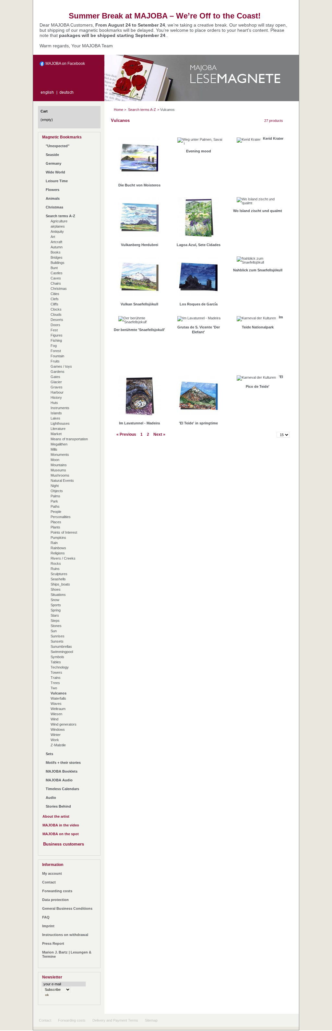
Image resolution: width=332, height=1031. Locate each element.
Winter (56, 735)
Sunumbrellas (61, 646)
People (56, 512)
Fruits (55, 361)
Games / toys (61, 366)
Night (55, 486)
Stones (56, 626)
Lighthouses (60, 423)
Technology (60, 667)
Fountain (57, 356)
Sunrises (58, 636)
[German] (68, 94)
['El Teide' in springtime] (198, 398)
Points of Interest (64, 532)
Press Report (53, 943)
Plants (55, 527)
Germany (53, 163)
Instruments (60, 408)
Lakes (55, 418)
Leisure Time (57, 181)
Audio (51, 798)
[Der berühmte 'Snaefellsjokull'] (141, 321)
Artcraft (56, 242)
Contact (49, 882)
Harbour (57, 392)
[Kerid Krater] (249, 141)
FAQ (46, 917)
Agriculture (59, 221)
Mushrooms (60, 475)
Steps (55, 620)
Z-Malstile (58, 745)
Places (56, 522)
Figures (57, 335)
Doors (55, 325)
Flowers (52, 190)
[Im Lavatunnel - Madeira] (139, 398)
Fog (54, 346)
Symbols (57, 657)
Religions (58, 553)
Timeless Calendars (62, 789)
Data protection (55, 900)
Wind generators (64, 724)
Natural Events (62, 480)
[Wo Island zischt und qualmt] (259, 202)
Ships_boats (60, 584)
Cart (44, 111)
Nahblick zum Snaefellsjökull (257, 270)
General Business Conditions (67, 908)
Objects (57, 491)
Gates (55, 377)
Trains (56, 678)
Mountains (59, 465)
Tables (56, 662)
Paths (55, 506)
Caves (56, 278)
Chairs (56, 283)
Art (53, 237)
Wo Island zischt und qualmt (257, 211)
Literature (58, 429)
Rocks (56, 563)
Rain (54, 543)
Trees (55, 683)
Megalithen (59, 444)
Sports (56, 605)
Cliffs (54, 304)
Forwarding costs (57, 891)
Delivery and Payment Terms (115, 1020)
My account (52, 873)
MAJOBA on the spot (60, 834)
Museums (58, 470)
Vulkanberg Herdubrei (139, 245)
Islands (56, 413)
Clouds (56, 314)
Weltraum (58, 709)
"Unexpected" (57, 146)
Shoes (56, 589)
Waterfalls (58, 698)
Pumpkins (58, 537)
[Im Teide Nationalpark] (256, 320)
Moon (55, 460)
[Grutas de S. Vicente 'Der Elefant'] (198, 320)
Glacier (56, 382)
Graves (57, 387)
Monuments (60, 454)
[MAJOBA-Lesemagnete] (236, 84)
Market (56, 434)
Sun (54, 631)
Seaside (52, 155)
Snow (55, 600)
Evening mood (198, 151)
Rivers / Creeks (63, 558)
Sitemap (151, 1020)
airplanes (58, 226)
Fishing (56, 340)
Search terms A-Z (60, 216)
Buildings (58, 263)
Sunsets (57, 641)
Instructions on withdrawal (65, 935)
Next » (159, 434)
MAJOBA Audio (59, 780)
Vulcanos (58, 693)
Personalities (61, 517)
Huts (54, 403)
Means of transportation (69, 439)
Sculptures (59, 574)
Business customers (63, 844)
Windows (58, 729)
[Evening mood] (200, 142)
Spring (56, 610)
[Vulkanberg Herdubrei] (139, 219)
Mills (54, 449)
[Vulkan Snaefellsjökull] (139, 279)
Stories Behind (58, 806)
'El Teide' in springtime (198, 423)
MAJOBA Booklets (61, 771)
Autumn (57, 247)
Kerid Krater (273, 138)
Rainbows (58, 548)
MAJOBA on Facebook (64, 63)
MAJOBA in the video (60, 825)
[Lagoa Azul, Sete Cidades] (198, 219)
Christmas (54, 207)
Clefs (55, 299)
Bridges (57, 257)
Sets (49, 754)
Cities (55, 294)
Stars (55, 615)
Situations (58, 595)
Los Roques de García (199, 304)
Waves (56, 703)
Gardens (58, 371)
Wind (54, 719)
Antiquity (57, 231)
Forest (56, 351)
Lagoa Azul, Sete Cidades (198, 245)
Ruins (55, 569)
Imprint (48, 926)
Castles (57, 273)
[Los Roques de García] (198, 279)
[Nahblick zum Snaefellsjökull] (259, 261)
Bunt (54, 268)
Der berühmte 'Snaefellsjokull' (139, 330)
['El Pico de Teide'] (256, 379)
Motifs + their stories (63, 762)
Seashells (58, 579)
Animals (53, 198)
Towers (56, 672)
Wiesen (56, 714)
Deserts (57, 320)
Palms (55, 496)
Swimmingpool (62, 652)
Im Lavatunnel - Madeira (139, 423)
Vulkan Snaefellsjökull (139, 304)
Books (56, 252)
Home (118, 110)
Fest (54, 330)
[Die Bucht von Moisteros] (139, 160)
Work (55, 740)
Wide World (55, 172)
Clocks (56, 309)
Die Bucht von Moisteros (139, 185)
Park (54, 501)
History (56, 397)
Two (54, 688)
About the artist (55, 816)
